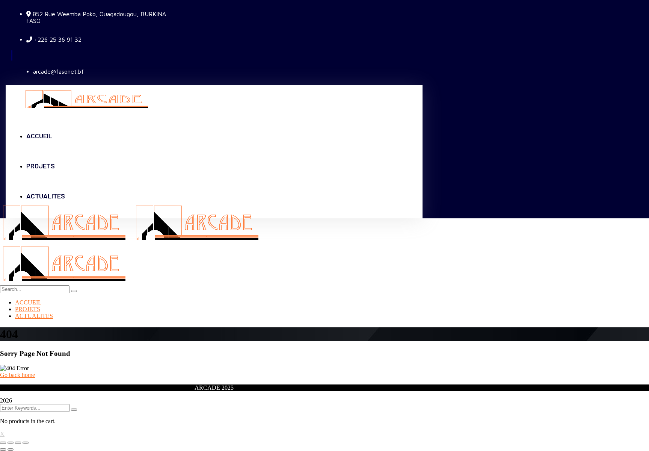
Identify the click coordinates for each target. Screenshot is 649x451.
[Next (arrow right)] (11, 449)
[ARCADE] (66, 241)
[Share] (11, 443)
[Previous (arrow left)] (3, 449)
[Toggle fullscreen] (18, 443)
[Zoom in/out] (26, 443)
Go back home (17, 375)
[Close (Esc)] (3, 443)
